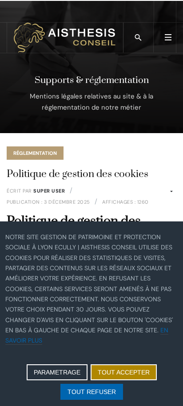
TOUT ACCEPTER (124, 372)
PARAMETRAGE (57, 372)
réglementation (35, 153)
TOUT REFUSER (92, 391)
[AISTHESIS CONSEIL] (65, 38)
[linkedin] (165, 11)
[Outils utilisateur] (167, 191)
